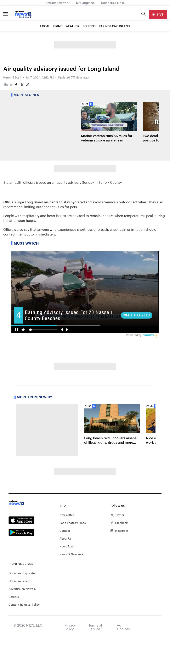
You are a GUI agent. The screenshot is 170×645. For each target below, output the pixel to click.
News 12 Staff (12, 77)
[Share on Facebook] (16, 84)
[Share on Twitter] (22, 84)
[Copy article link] (27, 84)
